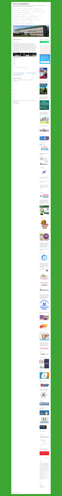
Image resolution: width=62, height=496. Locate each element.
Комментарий (15, 81)
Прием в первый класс (16, 10)
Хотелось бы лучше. (43, 440)
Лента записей (41, 485)
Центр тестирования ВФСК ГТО (40, 12)
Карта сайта (14, 8)
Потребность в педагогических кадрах (27, 19)
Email (14, 93)
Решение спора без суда (43, 478)
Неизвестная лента (42, 431)
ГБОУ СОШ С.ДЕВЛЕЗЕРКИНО (21, 4)
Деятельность (44, 10)
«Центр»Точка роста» (30, 14)
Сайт (13, 96)
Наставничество (30, 21)
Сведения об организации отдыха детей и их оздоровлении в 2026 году (23, 23)
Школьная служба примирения (27, 8)
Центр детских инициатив (16, 19)
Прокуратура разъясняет (16, 21)
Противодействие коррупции (35, 10)
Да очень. (42, 439)
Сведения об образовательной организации (23, 12)
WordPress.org (41, 487)
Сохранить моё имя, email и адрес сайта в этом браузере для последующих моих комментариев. (24, 101)
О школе (33, 12)
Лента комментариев (42, 486)
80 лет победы (37, 19)
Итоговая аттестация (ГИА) (37, 8)
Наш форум (19, 8)
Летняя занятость (24, 21)
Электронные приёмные (16, 14)
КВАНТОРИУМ (23, 14)
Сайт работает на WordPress (16, 492)
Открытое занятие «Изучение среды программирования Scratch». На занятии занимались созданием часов (18, 73)
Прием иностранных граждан (25, 10)
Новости (14, 12)
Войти (40, 484)
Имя (14, 90)
